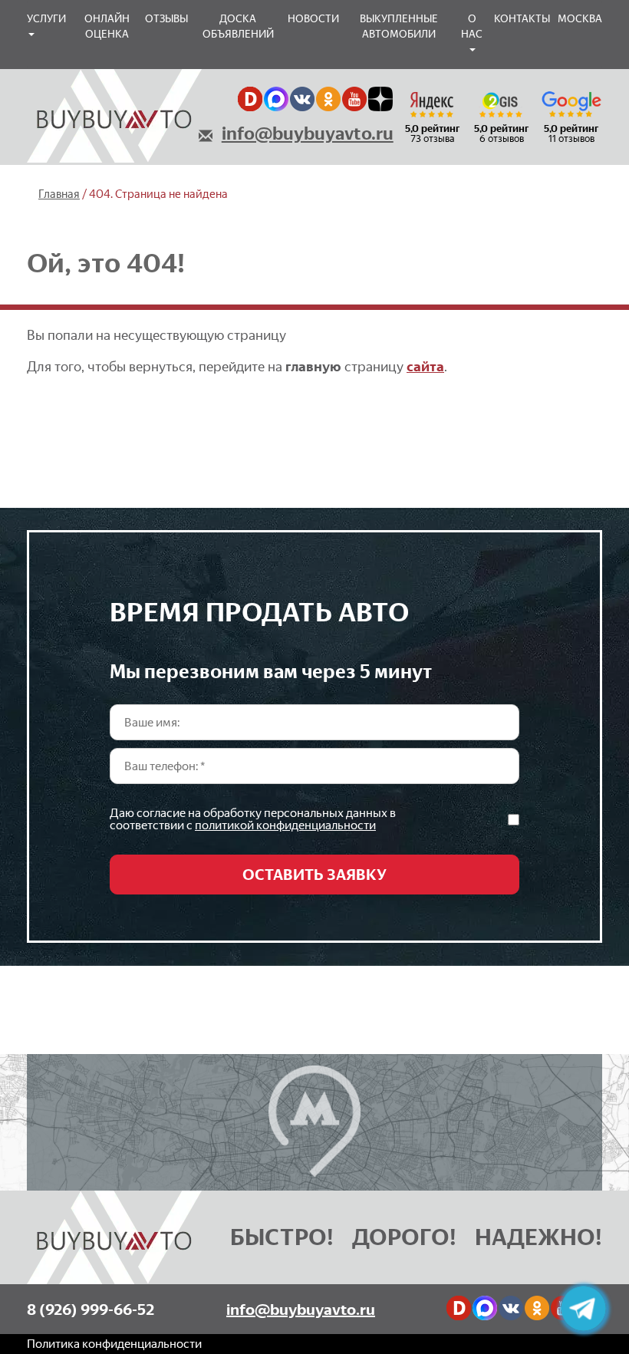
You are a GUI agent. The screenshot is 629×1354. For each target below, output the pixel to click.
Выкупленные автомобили (399, 26)
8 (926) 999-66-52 (90, 1309)
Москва (580, 18)
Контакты (522, 18)
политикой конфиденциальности (285, 825)
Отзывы (166, 18)
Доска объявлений (238, 26)
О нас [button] (471, 26)
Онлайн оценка (107, 26)
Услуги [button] (46, 18)
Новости (313, 18)
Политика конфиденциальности (114, 1343)
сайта (425, 366)
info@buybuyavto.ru (308, 133)
